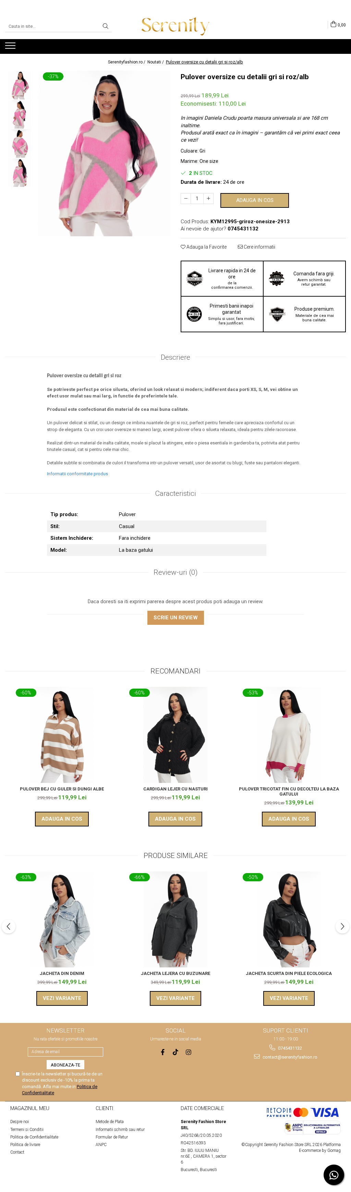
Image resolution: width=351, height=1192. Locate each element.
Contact (17, 1152)
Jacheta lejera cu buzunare (175, 973)
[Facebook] (163, 1052)
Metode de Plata (110, 1121)
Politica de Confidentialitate (34, 1137)
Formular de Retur (112, 1137)
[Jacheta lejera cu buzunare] (175, 919)
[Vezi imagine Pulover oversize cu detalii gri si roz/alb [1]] (19, 114)
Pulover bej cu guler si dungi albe (62, 788)
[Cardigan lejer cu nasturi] (175, 735)
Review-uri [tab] (176, 572)
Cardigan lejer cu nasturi (175, 788)
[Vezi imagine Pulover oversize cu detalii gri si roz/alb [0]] (19, 85)
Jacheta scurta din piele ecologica (289, 973)
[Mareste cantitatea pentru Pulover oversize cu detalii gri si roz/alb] (208, 198)
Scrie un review (176, 618)
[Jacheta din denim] (62, 919)
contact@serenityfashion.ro (289, 1057)
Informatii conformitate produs (77, 473)
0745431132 (289, 1048)
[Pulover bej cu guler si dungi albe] (62, 735)
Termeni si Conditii (27, 1129)
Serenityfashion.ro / (127, 62)
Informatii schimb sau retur (120, 1129)
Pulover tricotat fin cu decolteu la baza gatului (289, 791)
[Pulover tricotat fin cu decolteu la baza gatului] (289, 735)
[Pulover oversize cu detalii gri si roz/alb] (104, 154)
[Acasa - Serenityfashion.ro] (175, 26)
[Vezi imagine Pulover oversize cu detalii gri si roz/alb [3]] (19, 172)
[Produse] (11, 48)
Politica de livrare (25, 1144)
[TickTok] (176, 1052)
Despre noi (19, 1121)
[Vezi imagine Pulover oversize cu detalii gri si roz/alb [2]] (19, 143)
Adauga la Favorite (206, 247)
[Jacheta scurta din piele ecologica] (289, 919)
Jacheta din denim (62, 973)
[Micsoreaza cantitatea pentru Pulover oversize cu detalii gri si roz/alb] (186, 198)
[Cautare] (105, 26)
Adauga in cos (255, 200)
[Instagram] (189, 1052)
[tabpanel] (104, 154)
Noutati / (156, 62)
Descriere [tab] (175, 357)
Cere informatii (259, 247)
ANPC (101, 1144)
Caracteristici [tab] (175, 493)
